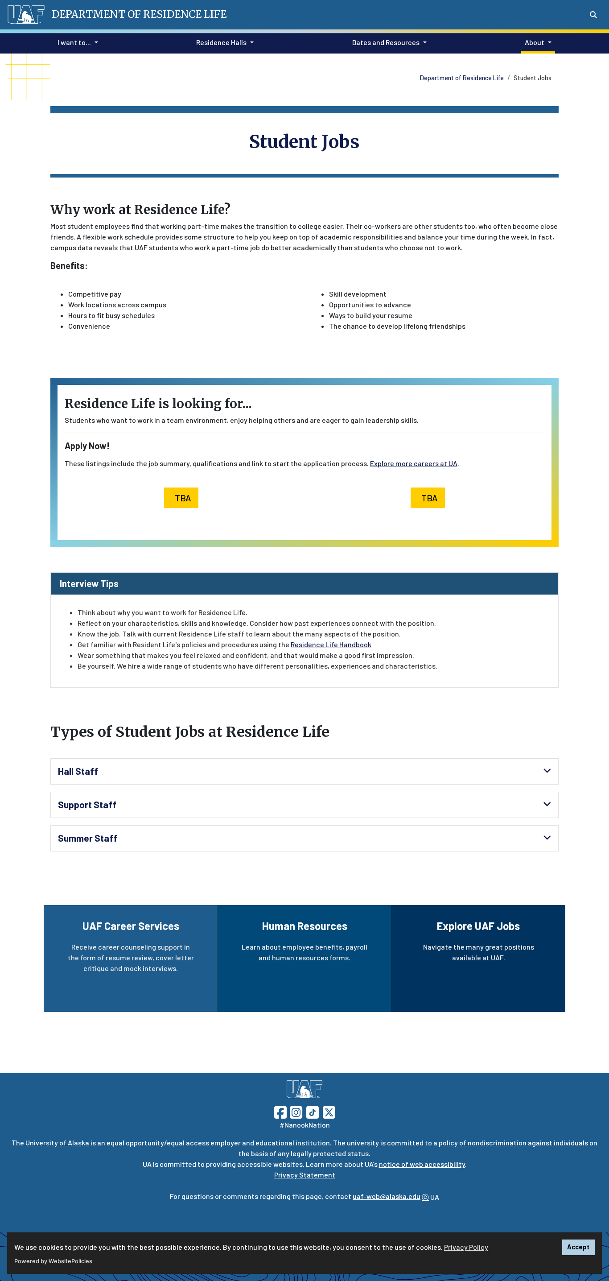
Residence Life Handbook (331, 644)
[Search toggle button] (593, 15)
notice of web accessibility (422, 1164)
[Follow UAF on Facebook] (280, 1111)
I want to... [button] (74, 42)
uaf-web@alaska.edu (386, 1196)
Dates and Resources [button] (386, 42)
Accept (578, 1247)
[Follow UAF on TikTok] (312, 1111)
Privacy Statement (304, 1174)
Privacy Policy (466, 1247)
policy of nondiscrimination (483, 1142)
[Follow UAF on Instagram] (295, 1111)
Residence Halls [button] (221, 42)
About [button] (534, 42)
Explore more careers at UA (413, 463)
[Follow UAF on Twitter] (329, 1111)
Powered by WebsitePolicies (53, 1261)
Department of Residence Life (462, 78)
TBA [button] (183, 497)
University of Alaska (57, 1142)
